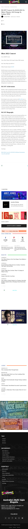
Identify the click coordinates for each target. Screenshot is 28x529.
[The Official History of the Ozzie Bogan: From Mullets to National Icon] (14, 409)
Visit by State (7, 6)
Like (5, 236)
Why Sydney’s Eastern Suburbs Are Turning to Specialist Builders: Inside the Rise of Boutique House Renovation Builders (13, 282)
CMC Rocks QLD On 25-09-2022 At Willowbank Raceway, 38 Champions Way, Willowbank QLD (20, 249)
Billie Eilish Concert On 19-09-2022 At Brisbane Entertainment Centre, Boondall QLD (7, 248)
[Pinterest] (12, 518)
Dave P (2, 417)
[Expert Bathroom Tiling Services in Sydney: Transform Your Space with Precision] (11, 424)
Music (2, 378)
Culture (3, 388)
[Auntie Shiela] (2, 16)
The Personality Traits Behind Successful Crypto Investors (13, 385)
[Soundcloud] (15, 518)
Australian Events (13, 6)
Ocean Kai (2, 428)
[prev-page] (2, 286)
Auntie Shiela (7, 16)
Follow (14, 236)
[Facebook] (5, 518)
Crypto (3, 383)
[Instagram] (9, 518)
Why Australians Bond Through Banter (9, 369)
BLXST (12, 66)
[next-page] (4, 286)
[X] (19, 518)
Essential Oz (4, 368)
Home (2, 6)
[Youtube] (22, 518)
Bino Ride (21, 99)
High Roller (4, 372)
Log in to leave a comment (14, 225)
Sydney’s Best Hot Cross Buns (8, 276)
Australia (3, 257)
